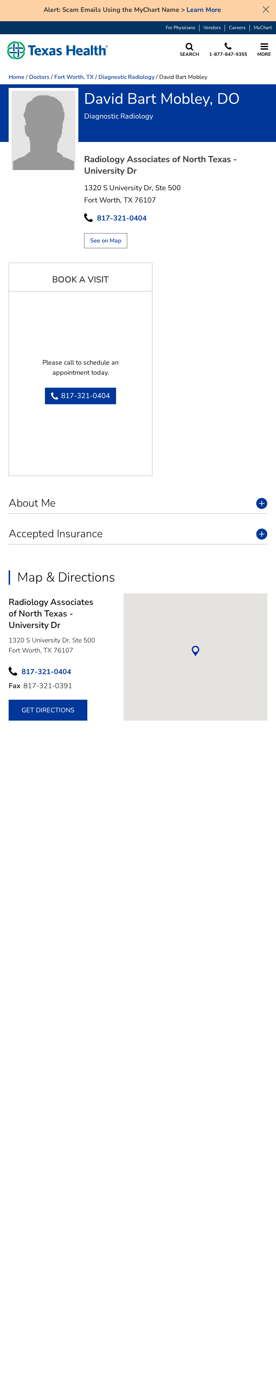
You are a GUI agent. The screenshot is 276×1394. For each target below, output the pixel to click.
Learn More (204, 10)
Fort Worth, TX (74, 77)
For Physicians (180, 28)
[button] (57, 50)
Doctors (39, 77)
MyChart (263, 28)
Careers (237, 28)
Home (16, 77)
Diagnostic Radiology (126, 77)
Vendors (212, 28)
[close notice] (266, 8)
